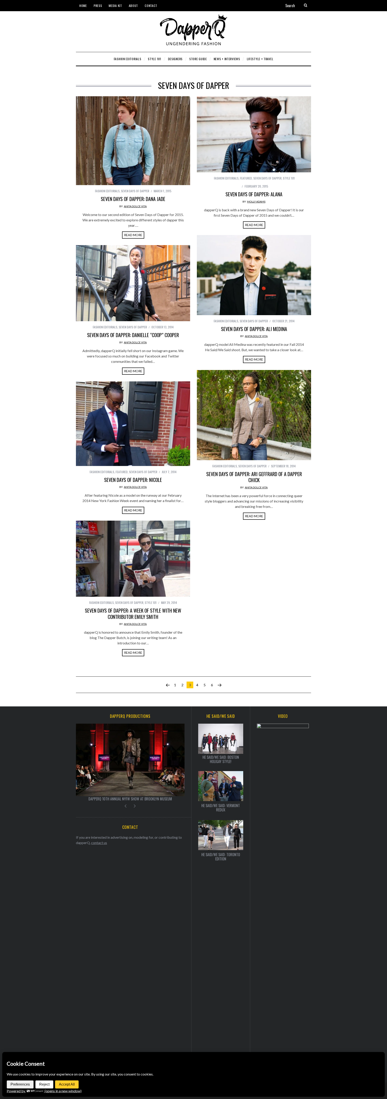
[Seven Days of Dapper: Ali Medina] (254, 275)
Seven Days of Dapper (135, 190)
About (133, 5)
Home (83, 5)
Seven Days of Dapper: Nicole (133, 479)
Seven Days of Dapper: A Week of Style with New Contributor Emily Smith (133, 613)
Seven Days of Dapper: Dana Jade (133, 198)
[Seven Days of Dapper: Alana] (254, 134)
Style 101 (289, 178)
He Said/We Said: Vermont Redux (220, 808)
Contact (151, 5)
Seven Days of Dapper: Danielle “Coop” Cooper (133, 334)
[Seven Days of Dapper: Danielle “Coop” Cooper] (133, 283)
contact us (99, 842)
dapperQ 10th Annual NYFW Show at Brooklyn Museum (130, 799)
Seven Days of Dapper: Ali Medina (254, 328)
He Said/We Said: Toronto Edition (220, 857)
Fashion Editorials (107, 190)
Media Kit (115, 5)
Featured (246, 178)
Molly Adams (256, 201)
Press (98, 5)
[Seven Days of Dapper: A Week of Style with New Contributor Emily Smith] (133, 559)
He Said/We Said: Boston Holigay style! (220, 759)
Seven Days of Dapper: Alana (254, 194)
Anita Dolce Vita (135, 206)
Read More (133, 235)
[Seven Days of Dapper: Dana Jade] (133, 140)
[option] (130, 762)
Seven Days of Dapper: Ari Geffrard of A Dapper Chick (254, 477)
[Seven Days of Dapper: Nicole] (133, 423)
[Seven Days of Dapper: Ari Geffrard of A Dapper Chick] (254, 415)
